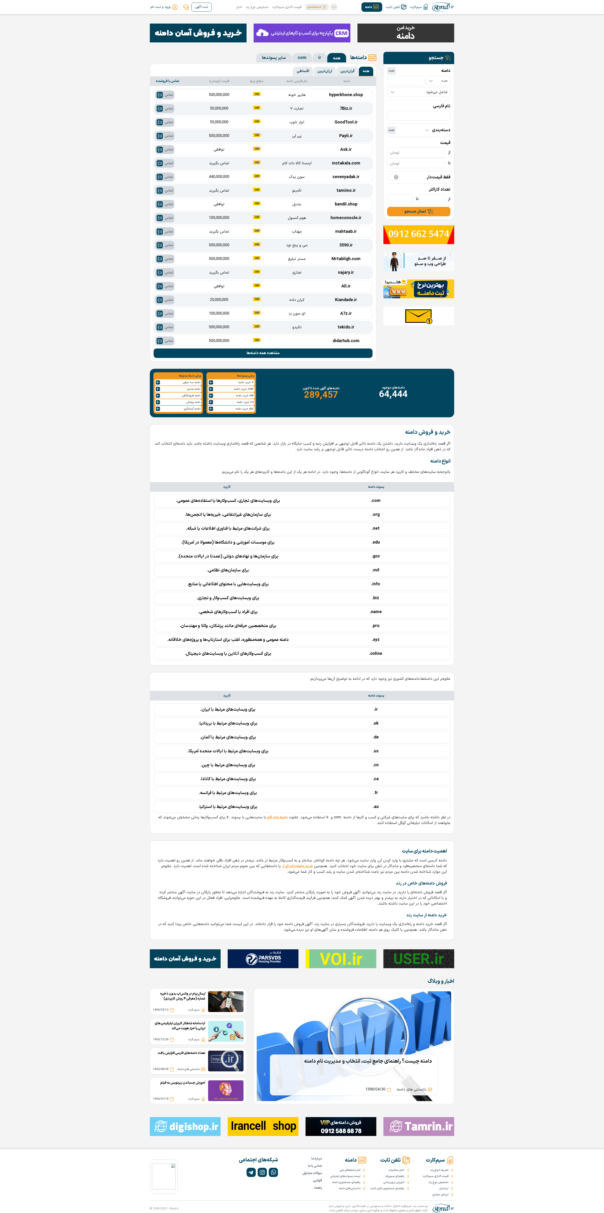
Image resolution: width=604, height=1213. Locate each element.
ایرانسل (444, 1188)
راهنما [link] (318, 1187)
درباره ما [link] (316, 1158)
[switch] (393, 177)
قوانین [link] (317, 1180)
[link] (186, 7)
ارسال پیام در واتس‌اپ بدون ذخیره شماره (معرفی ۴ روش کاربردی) (182, 996)
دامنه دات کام (277, 817)
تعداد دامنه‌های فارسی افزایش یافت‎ (181, 1053)
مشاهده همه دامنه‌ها (263, 353)
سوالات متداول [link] (312, 1173)
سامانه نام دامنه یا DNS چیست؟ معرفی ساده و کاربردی (375, 1061)
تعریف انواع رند (439, 1170)
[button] (317, 7)
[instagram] (262, 1172)
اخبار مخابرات (396, 1170)
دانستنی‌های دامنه (350, 1188)
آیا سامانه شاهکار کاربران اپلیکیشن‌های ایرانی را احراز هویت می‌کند (180, 1026)
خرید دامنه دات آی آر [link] (297, 866)
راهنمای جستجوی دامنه (346, 1182)
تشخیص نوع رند (257, 7)
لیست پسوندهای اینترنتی (345, 1176)
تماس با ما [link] (315, 1166)
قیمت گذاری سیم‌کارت (286, 7)
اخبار (239, 7)
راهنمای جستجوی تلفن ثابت (387, 1188)
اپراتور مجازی (440, 1195)
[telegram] (251, 1172)
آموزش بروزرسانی (393, 1182)
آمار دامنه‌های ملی (350, 1170)
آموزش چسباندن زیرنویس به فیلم (182, 1082)
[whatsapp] (273, 1172)
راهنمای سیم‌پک (395, 1176)
